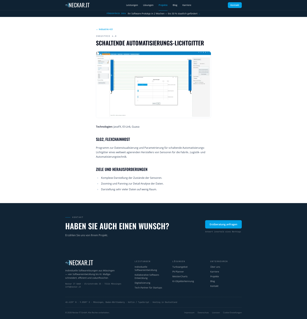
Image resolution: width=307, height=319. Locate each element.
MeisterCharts (180, 276)
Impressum (189, 312)
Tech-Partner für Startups (148, 287)
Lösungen (148, 5)
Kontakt (234, 5)
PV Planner (178, 271)
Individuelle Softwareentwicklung (146, 268)
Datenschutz (203, 312)
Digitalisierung (142, 282)
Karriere (186, 5)
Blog (175, 5)
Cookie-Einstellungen (232, 312)
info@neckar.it (73, 287)
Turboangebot (180, 266)
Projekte (163, 5)
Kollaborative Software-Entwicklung (147, 276)
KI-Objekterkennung (183, 281)
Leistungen (132, 5)
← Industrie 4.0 (104, 29)
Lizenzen (216, 312)
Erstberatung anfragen (223, 224)
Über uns (215, 266)
